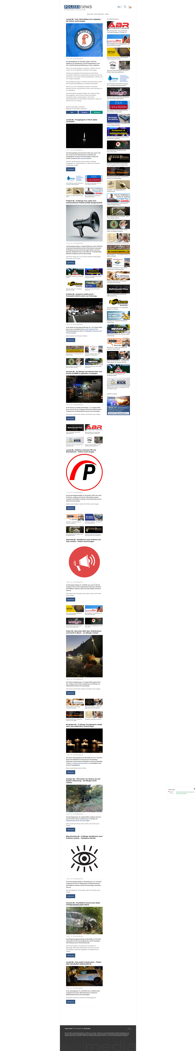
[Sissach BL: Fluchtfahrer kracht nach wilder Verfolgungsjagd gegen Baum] (84, 920)
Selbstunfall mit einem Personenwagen (78, 820)
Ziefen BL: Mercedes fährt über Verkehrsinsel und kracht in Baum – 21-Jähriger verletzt (83, 632)
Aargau (107, 14)
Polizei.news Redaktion (78, 58)
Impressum (68, 1028)
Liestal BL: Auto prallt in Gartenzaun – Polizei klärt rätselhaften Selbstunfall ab (83, 963)
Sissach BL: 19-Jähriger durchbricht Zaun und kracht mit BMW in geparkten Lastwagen (84, 372)
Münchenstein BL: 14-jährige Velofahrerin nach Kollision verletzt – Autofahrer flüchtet (84, 837)
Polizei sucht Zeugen (74, 258)
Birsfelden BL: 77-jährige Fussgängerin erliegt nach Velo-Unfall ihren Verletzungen (84, 725)
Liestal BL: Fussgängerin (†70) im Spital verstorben (81, 120)
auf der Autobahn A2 (90, 329)
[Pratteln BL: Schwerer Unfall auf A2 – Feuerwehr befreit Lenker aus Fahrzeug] (84, 310)
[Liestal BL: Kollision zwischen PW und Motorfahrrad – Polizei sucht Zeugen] (84, 472)
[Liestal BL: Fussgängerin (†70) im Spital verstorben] (84, 136)
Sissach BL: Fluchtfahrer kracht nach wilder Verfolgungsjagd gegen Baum (83, 904)
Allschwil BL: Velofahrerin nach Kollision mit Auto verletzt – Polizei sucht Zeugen (83, 540)
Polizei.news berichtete (83, 158)
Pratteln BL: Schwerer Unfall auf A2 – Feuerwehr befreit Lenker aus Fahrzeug (81, 295)
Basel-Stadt (90, 14)
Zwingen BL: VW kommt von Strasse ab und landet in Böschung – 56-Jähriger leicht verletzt (83, 780)
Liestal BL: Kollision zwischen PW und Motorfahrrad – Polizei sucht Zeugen (81, 451)
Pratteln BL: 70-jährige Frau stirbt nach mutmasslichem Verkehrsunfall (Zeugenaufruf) (84, 202)
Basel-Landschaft (99, 14)
